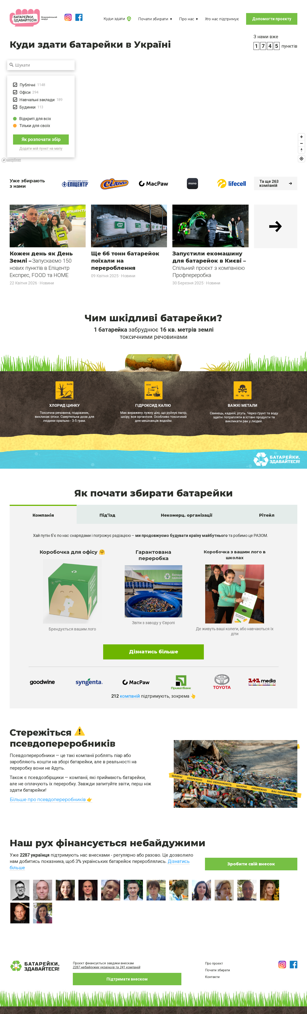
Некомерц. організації (187, 515)
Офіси (25, 92)
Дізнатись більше (153, 652)
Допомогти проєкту (271, 18)
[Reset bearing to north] (301, 150)
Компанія (43, 515)
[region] (153, 109)
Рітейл (266, 515)
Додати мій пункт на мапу (40, 148)
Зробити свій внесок (251, 864)
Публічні (27, 85)
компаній (130, 696)
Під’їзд (107, 515)
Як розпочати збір (41, 139)
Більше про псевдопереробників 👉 (51, 799)
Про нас (186, 19)
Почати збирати (153, 19)
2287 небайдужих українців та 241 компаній (106, 967)
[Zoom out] (301, 143)
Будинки (28, 107)
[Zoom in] (301, 137)
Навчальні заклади (37, 99)
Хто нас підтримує (222, 19)
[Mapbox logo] (11, 160)
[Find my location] (301, 158)
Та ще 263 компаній (268, 183)
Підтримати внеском (127, 979)
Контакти (212, 977)
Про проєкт (214, 963)
